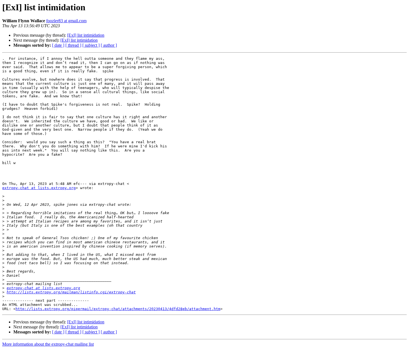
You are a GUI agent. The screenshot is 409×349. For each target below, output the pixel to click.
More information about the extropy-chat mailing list (48, 344)
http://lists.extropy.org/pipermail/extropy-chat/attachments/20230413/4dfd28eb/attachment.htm (118, 309)
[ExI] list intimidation (85, 35)
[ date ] (58, 45)
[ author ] (109, 45)
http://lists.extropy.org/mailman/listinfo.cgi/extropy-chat (71, 292)
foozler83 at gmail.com (66, 20)
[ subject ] (91, 45)
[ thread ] (73, 45)
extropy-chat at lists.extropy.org (39, 188)
